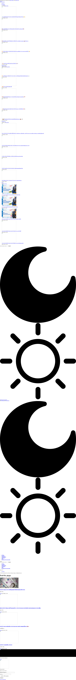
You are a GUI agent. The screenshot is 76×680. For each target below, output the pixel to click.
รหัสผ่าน (1, 674)
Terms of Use (17, 0)
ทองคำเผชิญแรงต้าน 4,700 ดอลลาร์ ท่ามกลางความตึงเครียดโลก (12, 180)
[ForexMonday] (4, 400)
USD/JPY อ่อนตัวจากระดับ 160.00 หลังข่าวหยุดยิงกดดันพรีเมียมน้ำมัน (12, 168)
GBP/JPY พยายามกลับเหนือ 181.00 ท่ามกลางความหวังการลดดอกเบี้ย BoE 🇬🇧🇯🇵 (14, 626)
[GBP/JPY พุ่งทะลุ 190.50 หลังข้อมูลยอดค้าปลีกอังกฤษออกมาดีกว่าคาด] (9, 587)
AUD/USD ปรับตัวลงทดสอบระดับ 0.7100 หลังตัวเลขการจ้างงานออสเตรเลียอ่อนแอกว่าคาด (15, 145)
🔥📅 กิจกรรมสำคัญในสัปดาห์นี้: (7, 86)
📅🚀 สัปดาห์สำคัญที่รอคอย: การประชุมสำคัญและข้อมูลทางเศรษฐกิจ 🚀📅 (13, 96)
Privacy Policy (12, 0)
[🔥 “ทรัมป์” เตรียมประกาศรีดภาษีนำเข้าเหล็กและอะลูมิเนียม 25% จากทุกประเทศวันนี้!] (9, 50)
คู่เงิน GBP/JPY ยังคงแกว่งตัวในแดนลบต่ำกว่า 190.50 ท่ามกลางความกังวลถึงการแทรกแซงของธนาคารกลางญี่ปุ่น (20, 608)
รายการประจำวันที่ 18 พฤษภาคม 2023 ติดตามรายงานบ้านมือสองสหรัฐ (12, 243)
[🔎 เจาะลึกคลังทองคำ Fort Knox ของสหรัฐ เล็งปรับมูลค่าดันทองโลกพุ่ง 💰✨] (9, 15)
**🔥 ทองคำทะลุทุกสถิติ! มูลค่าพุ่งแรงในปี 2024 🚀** (10, 63)
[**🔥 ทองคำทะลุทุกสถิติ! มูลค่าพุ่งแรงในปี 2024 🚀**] (9, 62)
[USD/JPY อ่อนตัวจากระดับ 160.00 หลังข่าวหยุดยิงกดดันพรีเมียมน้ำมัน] (9, 167)
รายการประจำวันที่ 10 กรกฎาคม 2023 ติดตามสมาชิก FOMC (11, 194)
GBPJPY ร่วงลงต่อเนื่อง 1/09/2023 (6, 644)
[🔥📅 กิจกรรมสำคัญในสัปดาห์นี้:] (9, 85)
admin (1, 593)
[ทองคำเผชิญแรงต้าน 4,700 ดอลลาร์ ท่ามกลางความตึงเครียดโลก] (9, 179)
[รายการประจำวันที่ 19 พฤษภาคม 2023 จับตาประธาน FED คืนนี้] (9, 230)
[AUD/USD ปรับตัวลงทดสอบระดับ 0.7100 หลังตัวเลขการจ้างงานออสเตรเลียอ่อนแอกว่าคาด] (8, 144)
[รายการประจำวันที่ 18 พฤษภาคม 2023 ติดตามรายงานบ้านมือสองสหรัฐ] (9, 242)
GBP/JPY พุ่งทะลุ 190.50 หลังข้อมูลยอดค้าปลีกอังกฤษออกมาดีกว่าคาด (12, 589)
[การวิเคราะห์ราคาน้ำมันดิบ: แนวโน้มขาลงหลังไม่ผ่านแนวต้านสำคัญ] (9, 155)
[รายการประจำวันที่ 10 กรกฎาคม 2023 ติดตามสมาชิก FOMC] (9, 193)
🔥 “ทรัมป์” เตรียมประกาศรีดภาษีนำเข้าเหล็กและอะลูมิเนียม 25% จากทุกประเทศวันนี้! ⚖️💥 (16, 51)
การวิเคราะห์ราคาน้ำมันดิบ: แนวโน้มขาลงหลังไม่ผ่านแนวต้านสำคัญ (12, 156)
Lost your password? (3, 679)
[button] (3, 399)
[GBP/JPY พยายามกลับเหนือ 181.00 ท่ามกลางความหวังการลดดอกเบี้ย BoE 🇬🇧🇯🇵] (9, 624)
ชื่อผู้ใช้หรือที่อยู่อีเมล (3, 672)
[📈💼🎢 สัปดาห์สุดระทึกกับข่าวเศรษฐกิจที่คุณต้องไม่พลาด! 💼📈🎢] (9, 118)
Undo (1, 659)
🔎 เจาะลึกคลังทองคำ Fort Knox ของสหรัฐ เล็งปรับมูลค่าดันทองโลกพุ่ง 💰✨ (13, 16)
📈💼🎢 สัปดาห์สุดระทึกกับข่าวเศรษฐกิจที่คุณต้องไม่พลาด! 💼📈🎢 (12, 119)
